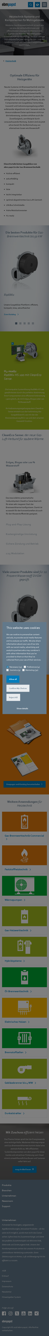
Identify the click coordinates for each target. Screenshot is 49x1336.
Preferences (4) (33, 667)
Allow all (13, 679)
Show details (22, 708)
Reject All (13, 697)
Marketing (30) (31, 670)
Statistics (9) (15, 670)
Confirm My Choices (18, 688)
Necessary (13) (16, 667)
